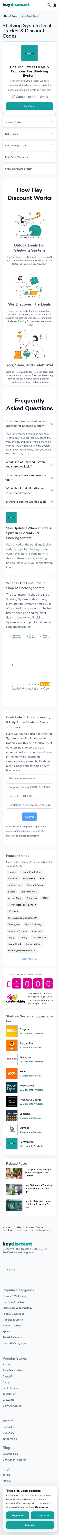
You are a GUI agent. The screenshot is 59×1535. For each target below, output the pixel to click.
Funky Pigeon (11, 1388)
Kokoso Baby (14, 898)
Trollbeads (13, 878)
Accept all (43, 1515)
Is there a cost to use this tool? (25, 501)
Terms (6, 1474)
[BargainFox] (12, 1045)
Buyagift (8, 1376)
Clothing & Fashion (14, 1302)
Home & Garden (11, 16)
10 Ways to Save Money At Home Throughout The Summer (38, 1172)
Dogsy (11, 937)
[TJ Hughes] (12, 1059)
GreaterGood (14, 943)
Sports (7, 1331)
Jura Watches (14, 885)
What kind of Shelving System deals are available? (25, 464)
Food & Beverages (13, 1313)
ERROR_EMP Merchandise (21, 950)
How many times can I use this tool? (26, 477)
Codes (17, 1227)
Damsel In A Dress (17, 930)
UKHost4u (13, 911)
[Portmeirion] (12, 1143)
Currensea (31, 898)
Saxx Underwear (28, 891)
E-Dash (11, 891)
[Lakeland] (12, 1115)
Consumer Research (14, 1459)
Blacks (6, 1364)
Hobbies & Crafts (13, 1319)
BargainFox (29, 878)
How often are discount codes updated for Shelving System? (25, 423)
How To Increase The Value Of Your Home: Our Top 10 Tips (38, 1188)
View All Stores (12, 1405)
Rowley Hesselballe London (22, 904)
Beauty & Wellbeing (14, 1296)
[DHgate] (12, 1031)
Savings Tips (10, 1453)
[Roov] (12, 1073)
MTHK (45, 898)
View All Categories (14, 1343)
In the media (10, 1438)
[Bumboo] (12, 1129)
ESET (42, 878)
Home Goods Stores (30, 16)
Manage (30, 1524)
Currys (6, 1382)
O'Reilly (23, 937)
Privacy (7, 1480)
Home (6, 1227)
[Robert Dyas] (12, 1087)
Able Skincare (39, 937)
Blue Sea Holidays (13, 1370)
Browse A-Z (29, 958)
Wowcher (8, 1399)
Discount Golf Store (31, 871)
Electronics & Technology (17, 1307)
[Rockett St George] (12, 1101)
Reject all (17, 1515)
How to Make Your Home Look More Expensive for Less (37, 1204)
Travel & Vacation (13, 1337)
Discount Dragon (35, 885)
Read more (42, 1507)
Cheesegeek (14, 924)
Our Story (8, 1432)
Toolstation (9, 1393)
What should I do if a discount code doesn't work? (25, 490)
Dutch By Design (33, 924)
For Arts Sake (33, 943)
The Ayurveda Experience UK (22, 917)
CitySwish (37, 930)
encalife (12, 871)
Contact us (9, 1427)
